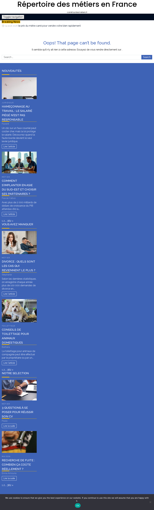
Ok (77, 505)
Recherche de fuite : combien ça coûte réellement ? (18, 465)
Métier (6, 177)
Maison (6, 456)
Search (147, 57)
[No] (150, 502)
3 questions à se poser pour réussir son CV (17, 412)
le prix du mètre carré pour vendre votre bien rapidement (49, 25)
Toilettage (8, 326)
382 (9, 220)
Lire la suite (9, 426)
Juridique (8, 103)
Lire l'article (9, 146)
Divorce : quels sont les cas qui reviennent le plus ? (18, 266)
